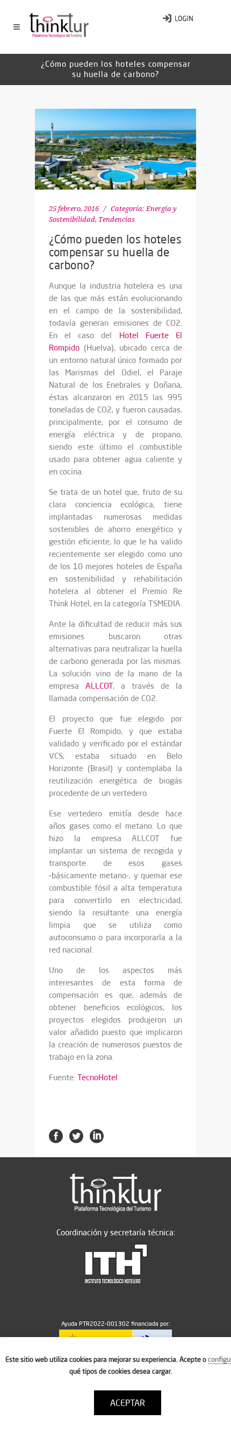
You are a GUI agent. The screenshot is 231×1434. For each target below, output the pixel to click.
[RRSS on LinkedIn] (97, 1135)
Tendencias (116, 219)
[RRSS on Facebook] (56, 1135)
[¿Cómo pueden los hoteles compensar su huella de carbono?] (115, 149)
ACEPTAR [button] (127, 1402)
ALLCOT (99, 686)
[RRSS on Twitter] (76, 1135)
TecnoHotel (97, 1077)
